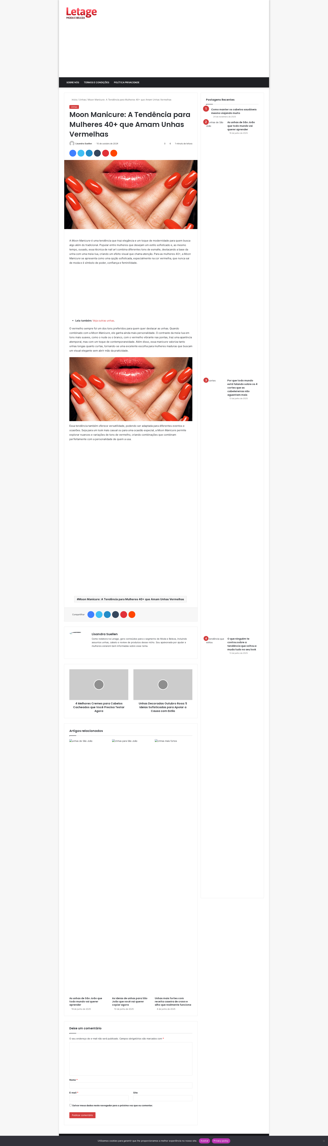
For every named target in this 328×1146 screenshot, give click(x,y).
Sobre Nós (72, 82)
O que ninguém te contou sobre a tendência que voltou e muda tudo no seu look (242, 644)
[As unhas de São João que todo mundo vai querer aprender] (88, 867)
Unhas (82, 99)
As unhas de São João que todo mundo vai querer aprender (85, 1001)
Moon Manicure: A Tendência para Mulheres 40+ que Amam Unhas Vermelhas (131, 599)
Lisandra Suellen (84, 143)
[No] (323, 1141)
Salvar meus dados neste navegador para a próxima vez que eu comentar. (112, 1105)
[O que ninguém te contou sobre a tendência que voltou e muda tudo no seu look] (215, 765)
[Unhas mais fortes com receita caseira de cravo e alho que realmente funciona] (173, 867)
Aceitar (204, 1140)
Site (135, 1092)
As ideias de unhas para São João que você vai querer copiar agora (129, 1001)
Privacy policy (221, 1140)
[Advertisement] (164, 52)
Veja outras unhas (103, 320)
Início (74, 99)
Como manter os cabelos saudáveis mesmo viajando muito (234, 111)
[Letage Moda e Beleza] (81, 13)
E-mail (73, 1092)
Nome (73, 1079)
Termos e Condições (96, 82)
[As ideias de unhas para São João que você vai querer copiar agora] (131, 867)
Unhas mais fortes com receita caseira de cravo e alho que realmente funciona (173, 1001)
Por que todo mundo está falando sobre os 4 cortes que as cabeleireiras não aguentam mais (242, 388)
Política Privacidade (126, 82)
